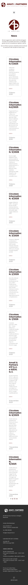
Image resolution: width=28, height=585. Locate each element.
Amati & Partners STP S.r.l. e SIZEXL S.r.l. (13, 367)
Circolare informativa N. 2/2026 (15, 272)
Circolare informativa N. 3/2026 (15, 233)
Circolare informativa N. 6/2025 (15, 413)
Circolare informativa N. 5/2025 (15, 460)
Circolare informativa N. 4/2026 (15, 196)
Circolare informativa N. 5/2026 (15, 150)
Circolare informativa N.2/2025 (15, 105)
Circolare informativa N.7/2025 (15, 61)
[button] (14, 12)
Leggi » (11, 88)
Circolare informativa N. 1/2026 (15, 317)
